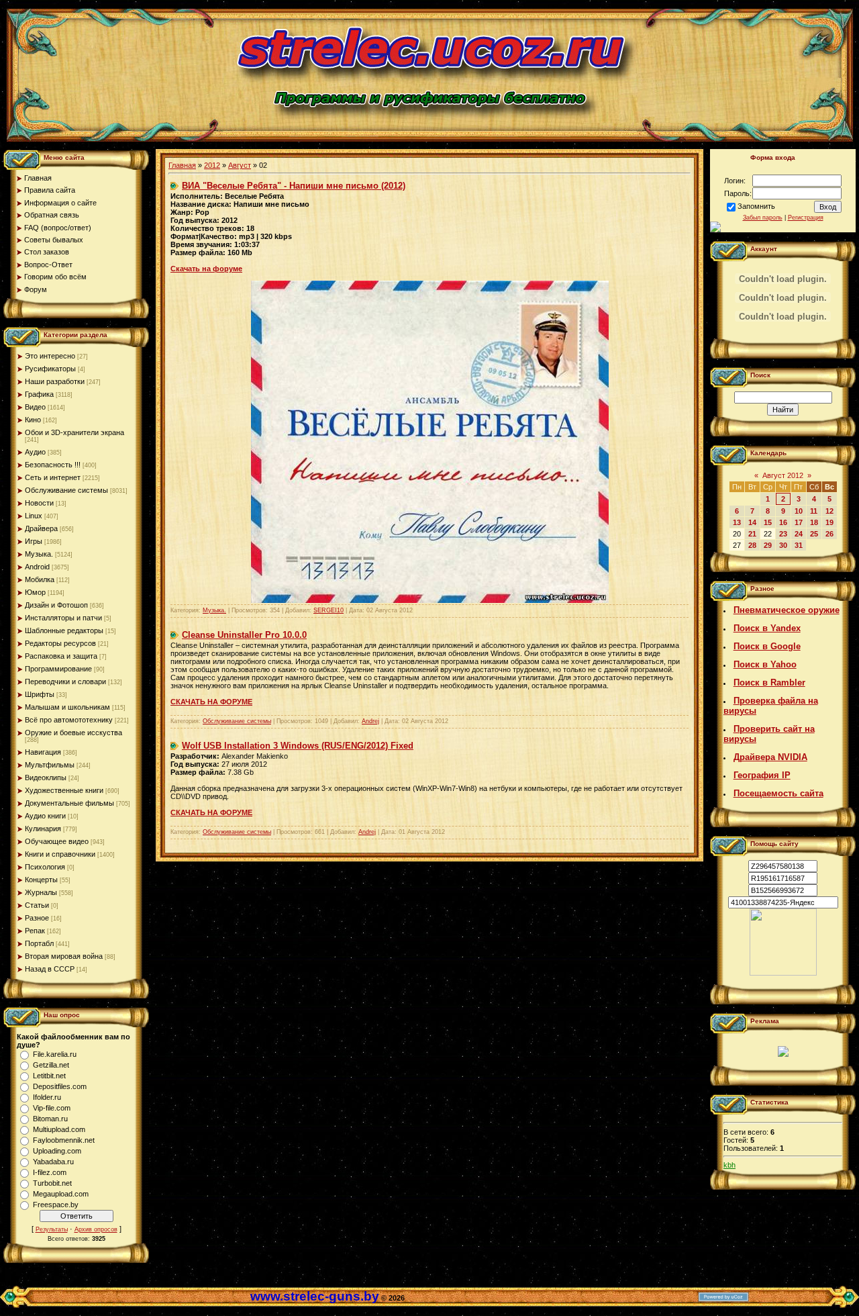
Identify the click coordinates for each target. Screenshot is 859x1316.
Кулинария (43, 829)
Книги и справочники (60, 854)
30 (783, 545)
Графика (39, 394)
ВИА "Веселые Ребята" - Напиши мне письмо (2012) (293, 186)
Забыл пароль (762, 217)
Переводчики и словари (65, 681)
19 (829, 522)
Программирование (58, 669)
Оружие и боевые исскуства (73, 732)
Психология (45, 867)
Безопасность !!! (53, 465)
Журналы (41, 892)
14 (752, 522)
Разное (37, 918)
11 (813, 511)
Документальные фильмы (69, 803)
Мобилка (39, 579)
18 (814, 522)
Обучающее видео (57, 841)
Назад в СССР (49, 969)
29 (768, 545)
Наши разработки (55, 381)
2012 (212, 165)
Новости (39, 503)
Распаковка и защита (61, 656)
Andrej (370, 721)
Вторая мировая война (64, 956)
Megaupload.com (61, 1194)
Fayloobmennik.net (64, 1140)
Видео (35, 407)
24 (799, 534)
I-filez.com (49, 1172)
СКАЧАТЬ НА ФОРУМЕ (211, 702)
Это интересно (50, 356)
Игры (33, 541)
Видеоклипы (45, 777)
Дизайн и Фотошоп (56, 605)
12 (829, 511)
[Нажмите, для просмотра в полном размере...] (430, 600)
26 (829, 534)
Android (37, 567)
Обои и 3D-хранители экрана (74, 432)
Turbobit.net (52, 1183)
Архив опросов (95, 1229)
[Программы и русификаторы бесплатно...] (783, 973)
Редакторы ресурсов (60, 643)
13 (737, 522)
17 (799, 522)
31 (799, 545)
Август (239, 165)
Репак (35, 931)
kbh (729, 1165)
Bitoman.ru (50, 1119)
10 (799, 511)
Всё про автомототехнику (69, 720)
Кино (33, 420)
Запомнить (756, 206)
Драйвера (41, 528)
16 (783, 522)
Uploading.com (57, 1151)
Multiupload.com (59, 1129)
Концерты (41, 880)
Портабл (39, 943)
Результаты (52, 1229)
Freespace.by (56, 1205)
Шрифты (39, 694)
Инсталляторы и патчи (63, 618)
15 (768, 522)
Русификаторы (50, 369)
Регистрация (805, 217)
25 (814, 534)
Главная (182, 165)
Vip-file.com (51, 1108)
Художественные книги (64, 790)
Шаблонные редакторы (64, 630)
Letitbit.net (49, 1076)
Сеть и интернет (53, 477)
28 (752, 545)
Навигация (43, 752)
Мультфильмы (49, 765)
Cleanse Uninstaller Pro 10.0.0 (244, 635)
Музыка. (39, 554)
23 (783, 534)
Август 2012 (782, 475)
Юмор (35, 592)
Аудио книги (45, 816)
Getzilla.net (51, 1065)
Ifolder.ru (47, 1097)
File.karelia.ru (55, 1054)
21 (752, 534)
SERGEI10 (328, 610)
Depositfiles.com (60, 1086)
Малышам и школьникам (67, 707)
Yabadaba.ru (53, 1162)
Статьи (37, 905)
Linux (33, 516)
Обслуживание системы (66, 490)
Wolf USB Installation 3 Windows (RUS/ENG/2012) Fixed (297, 746)
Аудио (35, 452)
